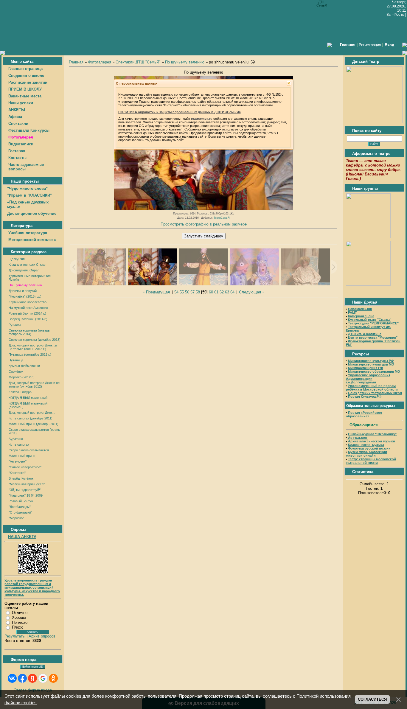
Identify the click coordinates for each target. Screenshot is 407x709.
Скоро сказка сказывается (29, 450)
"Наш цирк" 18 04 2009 (26, 495)
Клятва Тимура (20, 392)
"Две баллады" (20, 507)
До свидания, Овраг (24, 270)
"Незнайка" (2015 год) (25, 296)
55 (182, 292)
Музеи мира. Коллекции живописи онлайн (366, 453)
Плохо (17, 627)
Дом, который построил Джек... (32, 412)
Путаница (16, 360)
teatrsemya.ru (202, 118)
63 (227, 292)
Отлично (19, 612)
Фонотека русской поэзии (369, 448)
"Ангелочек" (18, 461)
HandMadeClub (360, 309)
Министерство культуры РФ (371, 361)
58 (198, 292)
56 (187, 292)
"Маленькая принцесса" (27, 484)
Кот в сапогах (19, 444)
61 (216, 292)
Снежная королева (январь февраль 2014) (29, 332)
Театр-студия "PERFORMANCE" (373, 323)
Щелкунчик (17, 259)
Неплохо (19, 622)
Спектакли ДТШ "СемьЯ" (138, 62)
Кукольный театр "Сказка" (369, 319)
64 (232, 292)
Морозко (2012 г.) (22, 377)
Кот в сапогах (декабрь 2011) (30, 418)
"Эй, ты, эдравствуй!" (25, 490)
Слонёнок (16, 371)
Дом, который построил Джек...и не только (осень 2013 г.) (33, 347)
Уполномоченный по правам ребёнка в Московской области (372, 387)
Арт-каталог (357, 437)
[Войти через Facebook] (22, 678)
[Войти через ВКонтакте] (12, 678)
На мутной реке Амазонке (28, 308)
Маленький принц (22, 456)
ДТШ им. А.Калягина (364, 334)
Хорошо (19, 617)
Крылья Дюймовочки (24, 366)
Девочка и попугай (23, 291)
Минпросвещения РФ (365, 368)
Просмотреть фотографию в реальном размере (204, 224)
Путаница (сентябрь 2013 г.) (30, 354)
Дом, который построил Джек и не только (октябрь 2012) (34, 384)
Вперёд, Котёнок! (21, 478)
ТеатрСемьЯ (222, 217)
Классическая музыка (366, 445)
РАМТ (352, 312)
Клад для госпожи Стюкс (27, 264)
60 (211, 292)
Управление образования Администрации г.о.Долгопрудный (368, 378)
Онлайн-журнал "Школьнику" (372, 434)
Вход (389, 45)
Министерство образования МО (374, 371)
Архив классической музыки (371, 441)
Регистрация (370, 45)
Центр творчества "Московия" (372, 337)
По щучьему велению (25, 285)
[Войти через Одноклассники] (53, 678)
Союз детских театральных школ (375, 393)
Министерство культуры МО (371, 364)
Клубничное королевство (27, 302)
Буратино (16, 439)
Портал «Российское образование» (364, 414)
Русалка (15, 324)
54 (176, 292)
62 (222, 292)
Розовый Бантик (21, 501)
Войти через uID (32, 666)
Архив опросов (42, 636)
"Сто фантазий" (20, 512)
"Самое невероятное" (25, 467)
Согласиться (372, 699)
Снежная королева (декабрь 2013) (34, 339)
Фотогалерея (99, 62)
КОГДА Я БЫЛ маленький (28, 397)
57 (192, 292)
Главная (76, 62)
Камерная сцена (361, 316)
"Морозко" (16, 518)
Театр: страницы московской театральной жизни (371, 460)
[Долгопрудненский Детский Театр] (374, 121)
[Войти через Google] (43, 678)
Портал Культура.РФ (364, 396)
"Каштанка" (17, 473)
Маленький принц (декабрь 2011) (33, 424)
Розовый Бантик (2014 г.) (27, 313)
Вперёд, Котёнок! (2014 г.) (28, 319)
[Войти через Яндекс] (32, 678)
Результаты (14, 636)
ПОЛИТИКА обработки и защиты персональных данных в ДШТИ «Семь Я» (179, 112)
